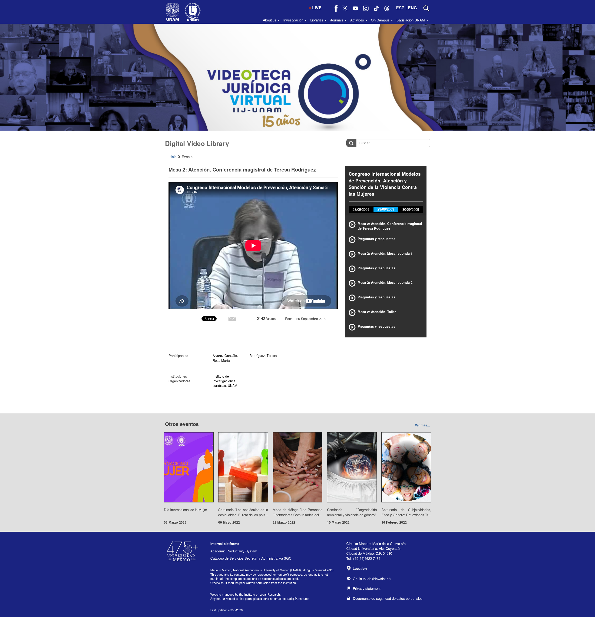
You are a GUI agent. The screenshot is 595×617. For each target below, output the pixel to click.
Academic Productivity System (233, 550)
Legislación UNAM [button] (411, 19)
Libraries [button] (317, 19)
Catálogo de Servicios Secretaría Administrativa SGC (250, 558)
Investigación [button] (293, 19)
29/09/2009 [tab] (385, 209)
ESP (400, 7)
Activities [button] (357, 19)
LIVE (316, 8)
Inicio (172, 156)
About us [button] (270, 19)
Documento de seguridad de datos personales (388, 598)
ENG (412, 8)
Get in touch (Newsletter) (372, 578)
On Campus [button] (380, 19)
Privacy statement (366, 588)
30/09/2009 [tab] (410, 209)
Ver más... (422, 425)
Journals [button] (337, 19)
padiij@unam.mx (298, 598)
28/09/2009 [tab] (361, 209)
